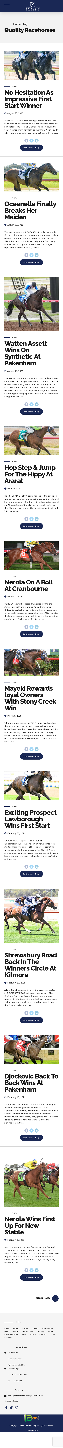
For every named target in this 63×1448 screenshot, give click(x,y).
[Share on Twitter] (31, 141)
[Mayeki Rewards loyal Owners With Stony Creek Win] (31, 662)
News (14, 86)
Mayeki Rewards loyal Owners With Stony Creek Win (30, 698)
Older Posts (43, 1298)
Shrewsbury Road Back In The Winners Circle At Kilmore (30, 965)
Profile (25, 1328)
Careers (35, 1328)
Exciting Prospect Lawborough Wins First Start (30, 819)
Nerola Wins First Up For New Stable (29, 1225)
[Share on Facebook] (26, 141)
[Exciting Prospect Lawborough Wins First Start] (31, 785)
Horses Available (11, 1334)
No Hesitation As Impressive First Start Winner (28, 99)
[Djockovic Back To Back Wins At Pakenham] (31, 1049)
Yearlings (40, 1331)
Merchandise (47, 1328)
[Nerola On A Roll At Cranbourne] (31, 555)
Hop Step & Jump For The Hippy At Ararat (30, 474)
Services (15, 1331)
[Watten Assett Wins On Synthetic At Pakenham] (31, 304)
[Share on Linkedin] (37, 141)
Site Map (8, 1338)
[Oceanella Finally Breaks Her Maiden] (31, 177)
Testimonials (27, 1331)
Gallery (33, 1334)
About (16, 1328)
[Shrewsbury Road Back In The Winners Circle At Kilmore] (31, 916)
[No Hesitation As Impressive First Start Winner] (31, 65)
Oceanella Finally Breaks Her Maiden (30, 210)
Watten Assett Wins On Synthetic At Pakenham (25, 353)
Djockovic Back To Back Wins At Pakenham (31, 1082)
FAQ (6, 1331)
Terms (52, 1334)
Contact (43, 1334)
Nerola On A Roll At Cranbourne (28, 585)
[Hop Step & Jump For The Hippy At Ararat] (31, 440)
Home (17, 24)
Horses (50, 1331)
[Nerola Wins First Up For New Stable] (31, 1180)
